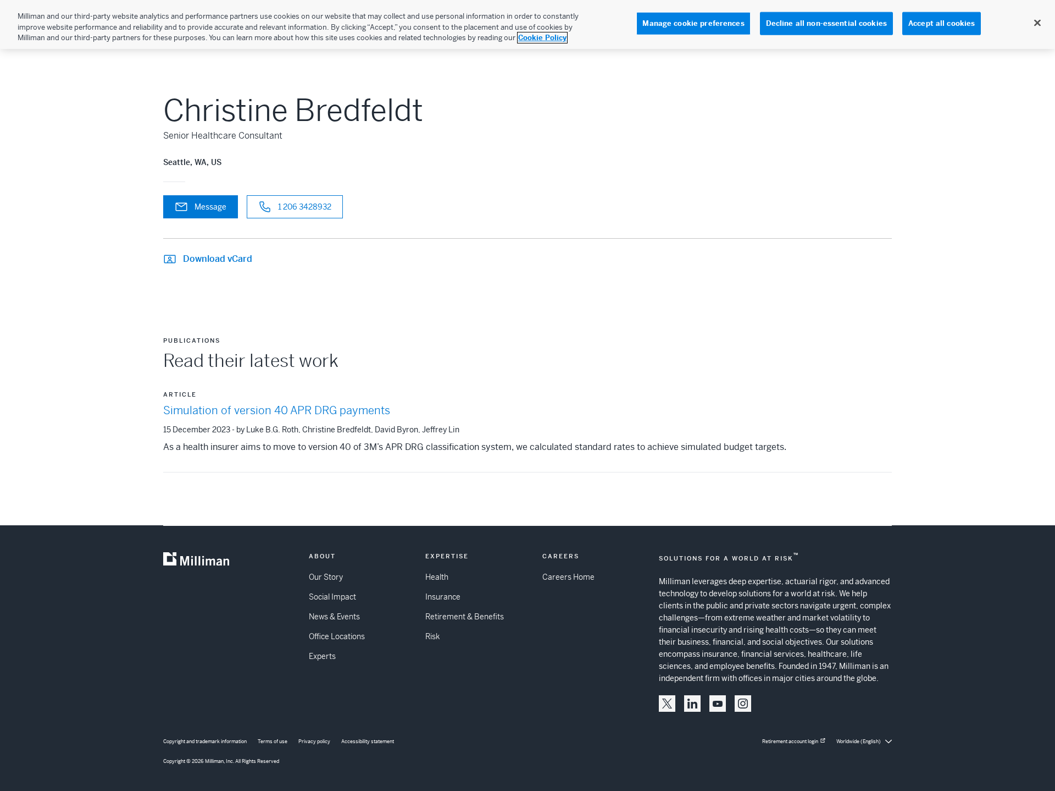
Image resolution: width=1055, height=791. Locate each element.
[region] (527, 24)
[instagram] (743, 703)
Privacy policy (314, 741)
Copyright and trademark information (205, 741)
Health (436, 577)
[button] (667, 703)
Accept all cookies (941, 23)
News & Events (334, 617)
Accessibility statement (367, 741)
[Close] (1037, 23)
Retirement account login (790, 741)
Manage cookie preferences (693, 23)
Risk (432, 636)
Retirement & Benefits (464, 617)
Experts (322, 656)
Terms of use (272, 741)
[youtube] (717, 703)
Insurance (442, 597)
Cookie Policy (542, 37)
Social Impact (332, 597)
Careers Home (568, 577)
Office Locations (337, 636)
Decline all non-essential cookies (826, 23)
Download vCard (217, 259)
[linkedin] (692, 703)
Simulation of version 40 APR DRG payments (276, 411)
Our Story (326, 577)
